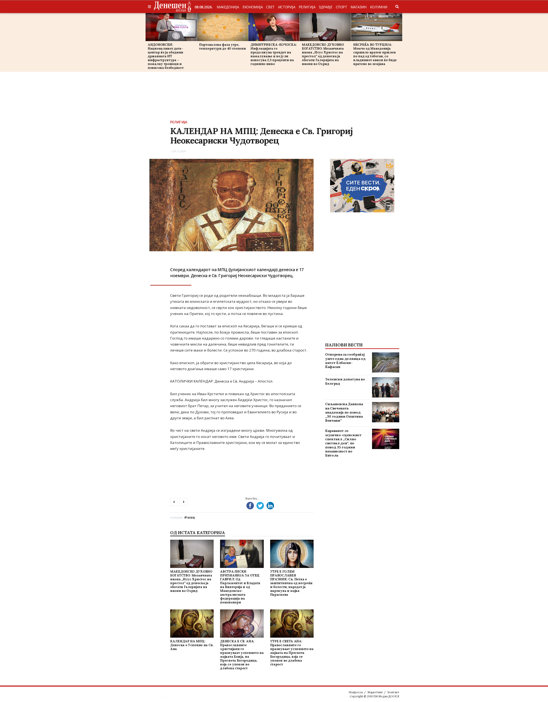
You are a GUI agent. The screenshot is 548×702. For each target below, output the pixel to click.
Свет (270, 7)
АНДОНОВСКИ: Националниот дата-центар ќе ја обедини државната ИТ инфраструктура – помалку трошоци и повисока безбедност (165, 56)
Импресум (356, 692)
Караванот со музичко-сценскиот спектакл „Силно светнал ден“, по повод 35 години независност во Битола (343, 443)
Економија (253, 7)
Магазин (359, 7)
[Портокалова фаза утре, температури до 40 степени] (222, 27)
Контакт (393, 692)
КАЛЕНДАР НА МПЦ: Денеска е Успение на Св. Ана (192, 645)
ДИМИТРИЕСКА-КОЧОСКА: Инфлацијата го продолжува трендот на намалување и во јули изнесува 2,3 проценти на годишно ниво (273, 54)
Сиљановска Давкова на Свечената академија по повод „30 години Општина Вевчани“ (344, 412)
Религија (307, 7)
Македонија (228, 7)
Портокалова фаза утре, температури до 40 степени (222, 46)
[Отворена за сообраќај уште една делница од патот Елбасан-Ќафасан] (385, 362)
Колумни (378, 7)
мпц (191, 517)
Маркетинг (375, 692)
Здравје (325, 7)
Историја (286, 7)
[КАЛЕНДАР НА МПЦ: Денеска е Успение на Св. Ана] (192, 623)
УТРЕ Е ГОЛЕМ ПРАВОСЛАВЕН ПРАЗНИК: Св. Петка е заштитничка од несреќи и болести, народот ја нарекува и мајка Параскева (291, 583)
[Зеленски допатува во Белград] (385, 387)
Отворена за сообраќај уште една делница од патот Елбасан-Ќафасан (345, 360)
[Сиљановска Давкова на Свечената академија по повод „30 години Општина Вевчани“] (385, 412)
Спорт (341, 7)
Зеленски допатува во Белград (345, 381)
